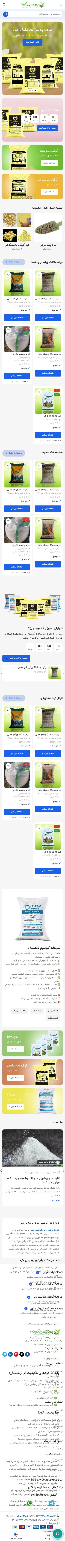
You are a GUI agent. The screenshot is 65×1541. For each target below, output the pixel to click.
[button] (61, 58)
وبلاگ (60, 1449)
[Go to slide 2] (32, 90)
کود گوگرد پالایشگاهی (53, 1393)
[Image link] (46, 1332)
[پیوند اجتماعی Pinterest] (16, 1354)
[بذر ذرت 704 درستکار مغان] (48, 339)
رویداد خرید (57, 1465)
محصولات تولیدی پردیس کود (39, 1260)
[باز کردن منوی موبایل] (61, 5)
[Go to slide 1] (35, 90)
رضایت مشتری (56, 1470)
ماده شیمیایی (24, 357)
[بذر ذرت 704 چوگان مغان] (17, 283)
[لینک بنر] (32, 120)
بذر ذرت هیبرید (55, 302)
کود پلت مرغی (56, 1371)
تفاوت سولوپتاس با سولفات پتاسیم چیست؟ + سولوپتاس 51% (33, 1180)
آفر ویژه (59, 1410)
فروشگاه (59, 1415)
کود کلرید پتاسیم (55, 1382)
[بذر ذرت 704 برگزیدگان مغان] (48, 283)
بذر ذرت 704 (42, 302)
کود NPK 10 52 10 (52, 416)
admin (52, 1162)
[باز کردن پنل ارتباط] (57, 1533)
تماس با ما (58, 1426)
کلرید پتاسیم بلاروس (21, 354)
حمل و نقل (58, 1421)
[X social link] (21, 1354)
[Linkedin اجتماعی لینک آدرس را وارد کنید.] (10, 1354)
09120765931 (39, 1495)
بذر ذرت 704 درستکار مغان (49, 354)
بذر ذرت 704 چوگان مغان (18, 298)
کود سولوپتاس (49, 1173)
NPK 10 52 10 (47, 419)
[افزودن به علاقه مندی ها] (39, 274)
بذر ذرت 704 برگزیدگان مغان (48, 298)
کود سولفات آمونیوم (53, 1387)
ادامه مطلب (55, 1201)
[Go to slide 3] (30, 90)
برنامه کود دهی (56, 1431)
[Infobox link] (49, 1272)
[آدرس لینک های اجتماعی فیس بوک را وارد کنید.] (27, 1354)
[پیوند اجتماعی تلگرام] (4, 1354)
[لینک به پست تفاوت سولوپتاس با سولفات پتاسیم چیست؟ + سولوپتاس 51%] (32, 1148)
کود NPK (57, 419)
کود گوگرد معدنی (55, 1376)
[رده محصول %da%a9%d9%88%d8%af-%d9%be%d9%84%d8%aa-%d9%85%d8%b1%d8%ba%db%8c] (48, 232)
